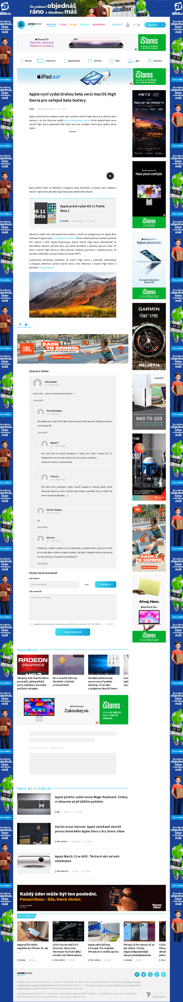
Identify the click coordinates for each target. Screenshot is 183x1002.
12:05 (58, 446)
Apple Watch (62, 871)
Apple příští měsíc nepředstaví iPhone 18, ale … (32, 948)
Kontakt (117, 24)
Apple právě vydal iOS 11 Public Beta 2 (82, 208)
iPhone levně (30, 997)
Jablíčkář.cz (39, 993)
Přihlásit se (105, 584)
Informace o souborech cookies (99, 985)
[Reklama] (91, 8)
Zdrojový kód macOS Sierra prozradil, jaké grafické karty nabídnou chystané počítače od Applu (32, 683)
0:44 (53, 513)
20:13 (58, 479)
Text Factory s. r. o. (48, 982)
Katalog (84, 24)
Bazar (73, 24)
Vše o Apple (62, 841)
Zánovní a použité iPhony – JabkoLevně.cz (54, 997)
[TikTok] (156, 974)
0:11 (53, 414)
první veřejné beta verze (76, 120)
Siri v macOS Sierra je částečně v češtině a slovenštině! (65, 681)
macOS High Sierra (24, 327)
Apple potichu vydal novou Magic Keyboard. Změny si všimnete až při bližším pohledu (91, 799)
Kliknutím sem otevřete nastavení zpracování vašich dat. (59, 988)
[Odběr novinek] (127, 25)
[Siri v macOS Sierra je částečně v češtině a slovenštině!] (68, 665)
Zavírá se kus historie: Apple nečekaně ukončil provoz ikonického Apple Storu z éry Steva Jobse (89, 829)
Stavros (55, 476)
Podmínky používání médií (41, 985)
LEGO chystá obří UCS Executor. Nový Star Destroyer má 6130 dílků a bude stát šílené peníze (67, 950)
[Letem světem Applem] (29, 25)
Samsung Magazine (25, 993)
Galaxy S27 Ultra (79, 997)
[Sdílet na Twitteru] (26, 325)
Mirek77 (55, 443)
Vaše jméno (34, 578)
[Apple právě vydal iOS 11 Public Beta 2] (45, 213)
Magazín (51, 24)
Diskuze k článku (39, 371)
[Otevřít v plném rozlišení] (72, 295)
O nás (33, 988)
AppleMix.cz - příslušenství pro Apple (104, 993)
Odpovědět (38, 400)
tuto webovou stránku (64, 238)
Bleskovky (99, 24)
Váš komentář (35, 591)
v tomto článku (46, 267)
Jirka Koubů (50, 382)
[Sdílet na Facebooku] (20, 325)
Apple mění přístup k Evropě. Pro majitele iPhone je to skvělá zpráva (103, 948)
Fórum (63, 24)
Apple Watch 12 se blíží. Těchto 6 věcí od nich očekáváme (87, 858)
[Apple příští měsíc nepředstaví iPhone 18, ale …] (33, 931)
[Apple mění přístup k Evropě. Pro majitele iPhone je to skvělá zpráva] (104, 931)
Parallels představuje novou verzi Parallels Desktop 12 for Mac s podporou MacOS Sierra (102, 683)
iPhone (65, 221)
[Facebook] (137, 974)
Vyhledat (152, 25)
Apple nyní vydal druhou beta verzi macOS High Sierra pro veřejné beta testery (72, 97)
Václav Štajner (54, 510)
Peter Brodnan (54, 411)
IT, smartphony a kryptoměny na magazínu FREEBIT (66, 993)
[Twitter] (143, 974)
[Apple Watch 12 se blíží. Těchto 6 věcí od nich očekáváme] (34, 863)
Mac (32, 109)
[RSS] (163, 974)
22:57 (52, 385)
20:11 (54, 540)
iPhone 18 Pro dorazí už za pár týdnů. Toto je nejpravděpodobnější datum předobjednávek (139, 950)
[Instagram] (150, 974)
